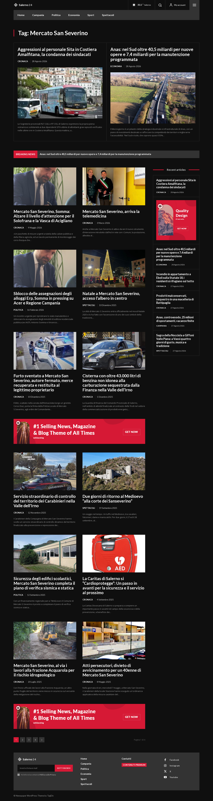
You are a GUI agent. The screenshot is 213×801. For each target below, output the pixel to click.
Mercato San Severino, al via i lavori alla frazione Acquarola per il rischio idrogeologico (44, 670)
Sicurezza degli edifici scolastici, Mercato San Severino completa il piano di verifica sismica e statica (44, 583)
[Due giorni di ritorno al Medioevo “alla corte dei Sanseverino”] (113, 471)
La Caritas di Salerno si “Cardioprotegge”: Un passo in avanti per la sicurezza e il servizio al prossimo (113, 585)
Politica (18, 310)
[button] (160, 5)
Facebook (174, 760)
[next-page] (41, 739)
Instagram (175, 765)
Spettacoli (88, 305)
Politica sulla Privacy (47, 775)
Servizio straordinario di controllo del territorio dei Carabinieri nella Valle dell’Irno (45, 501)
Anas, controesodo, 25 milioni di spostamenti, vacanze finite (175, 319)
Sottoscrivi (63, 768)
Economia (116, 66)
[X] (165, 771)
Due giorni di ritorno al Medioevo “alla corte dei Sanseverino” (112, 498)
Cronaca (23, 61)
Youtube (174, 777)
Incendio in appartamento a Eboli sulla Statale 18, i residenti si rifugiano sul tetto (175, 277)
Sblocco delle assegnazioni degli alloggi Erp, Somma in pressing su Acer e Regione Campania (44, 298)
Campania (161, 326)
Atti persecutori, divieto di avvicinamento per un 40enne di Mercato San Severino (111, 670)
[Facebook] (165, 760)
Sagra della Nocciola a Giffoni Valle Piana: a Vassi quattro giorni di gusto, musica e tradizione (175, 341)
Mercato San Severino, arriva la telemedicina (111, 214)
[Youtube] (165, 777)
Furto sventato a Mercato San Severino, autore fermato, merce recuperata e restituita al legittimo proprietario (43, 382)
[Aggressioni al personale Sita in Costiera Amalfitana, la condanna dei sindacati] (60, 92)
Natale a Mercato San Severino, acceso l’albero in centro (111, 296)
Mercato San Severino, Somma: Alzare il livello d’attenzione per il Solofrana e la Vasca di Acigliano (44, 216)
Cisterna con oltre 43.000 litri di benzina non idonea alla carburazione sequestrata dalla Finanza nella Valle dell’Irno (111, 382)
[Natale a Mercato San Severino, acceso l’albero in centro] (113, 268)
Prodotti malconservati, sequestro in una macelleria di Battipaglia (175, 299)
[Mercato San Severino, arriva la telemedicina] (113, 186)
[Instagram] (165, 766)
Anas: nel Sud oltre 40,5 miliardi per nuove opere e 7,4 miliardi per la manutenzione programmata (151, 54)
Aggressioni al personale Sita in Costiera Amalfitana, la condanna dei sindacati (57, 52)
